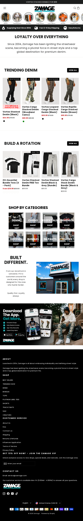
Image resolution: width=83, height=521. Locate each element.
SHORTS (6, 403)
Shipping (6, 435)
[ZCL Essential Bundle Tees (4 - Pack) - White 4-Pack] (9, 192)
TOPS (5, 395)
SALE (4, 411)
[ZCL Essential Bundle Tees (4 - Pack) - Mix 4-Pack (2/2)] (4, 192)
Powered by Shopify (48, 513)
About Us (6, 423)
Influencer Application (12, 442)
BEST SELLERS (8, 380)
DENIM (5, 388)
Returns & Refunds (10, 438)
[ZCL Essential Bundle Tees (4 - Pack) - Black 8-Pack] (15, 192)
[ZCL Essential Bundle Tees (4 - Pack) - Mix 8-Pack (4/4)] (17, 192)
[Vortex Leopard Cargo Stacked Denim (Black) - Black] (43, 119)
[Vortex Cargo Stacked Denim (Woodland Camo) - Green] (23, 121)
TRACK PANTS (8, 407)
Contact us (7, 431)
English (25, 503)
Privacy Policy (8, 450)
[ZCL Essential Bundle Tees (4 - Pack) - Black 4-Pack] (7, 192)
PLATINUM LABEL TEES (11, 399)
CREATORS (7, 415)
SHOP (16, 225)
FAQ (4, 427)
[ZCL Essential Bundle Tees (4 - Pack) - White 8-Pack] (12, 192)
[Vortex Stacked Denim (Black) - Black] (4, 121)
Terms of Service (10, 446)
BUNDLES (6, 392)
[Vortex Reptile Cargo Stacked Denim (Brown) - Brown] (62, 119)
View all (73, 70)
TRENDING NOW (9, 384)
